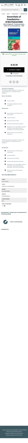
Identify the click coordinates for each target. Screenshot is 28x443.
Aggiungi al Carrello (15, 70)
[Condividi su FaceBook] (10, 82)
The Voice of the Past (14, 314)
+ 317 (3, 205)
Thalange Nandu (19, 24)
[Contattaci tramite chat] (16, 5)
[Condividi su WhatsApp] (17, 82)
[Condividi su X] (13, 82)
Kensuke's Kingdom (14, 345)
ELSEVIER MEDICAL (6, 196)
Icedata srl (13, 435)
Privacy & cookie (19, 435)
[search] (25, 9)
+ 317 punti (15, 73)
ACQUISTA (14, 260)
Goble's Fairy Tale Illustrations (14, 409)
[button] (25, 5)
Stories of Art (14, 377)
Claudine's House (14, 282)
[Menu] (2, 5)
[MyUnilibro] (19, 5)
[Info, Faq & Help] (22, 5)
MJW (3, 201)
